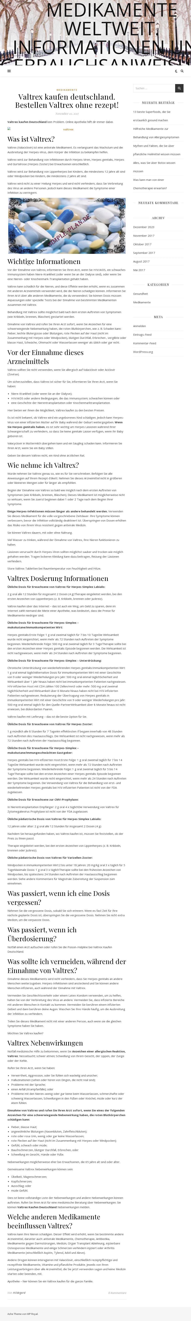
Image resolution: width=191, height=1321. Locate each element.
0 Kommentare (117, 1293)
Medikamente (67, 90)
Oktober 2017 (142, 244)
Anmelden (139, 326)
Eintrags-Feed (142, 334)
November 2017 (143, 235)
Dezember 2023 (143, 227)
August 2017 (141, 261)
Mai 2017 (139, 270)
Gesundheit (140, 294)
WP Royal (32, 1314)
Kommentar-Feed (144, 343)
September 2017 (144, 253)
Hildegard (19, 1292)
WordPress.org (143, 352)
